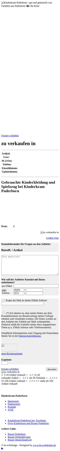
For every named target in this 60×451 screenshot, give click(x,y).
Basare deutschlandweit (20, 439)
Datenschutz (14, 404)
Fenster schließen (10, 135)
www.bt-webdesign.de (44, 445)
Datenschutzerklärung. (30, 336)
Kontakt (12, 407)
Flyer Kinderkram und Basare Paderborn (28, 423)
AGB (10, 409)
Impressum (13, 401)
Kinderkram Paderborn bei (27, 420)
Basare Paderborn (17, 434)
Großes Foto (52, 238)
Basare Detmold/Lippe (19, 437)
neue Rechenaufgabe (11, 353)
